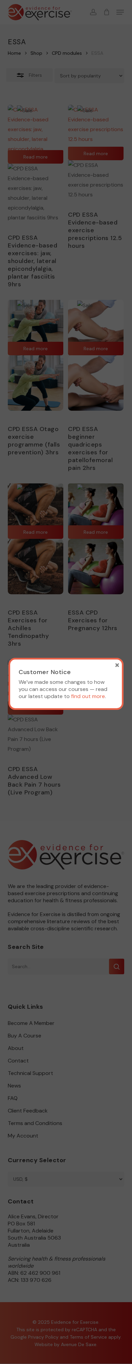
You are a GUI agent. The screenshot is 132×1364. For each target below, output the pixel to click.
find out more (88, 696)
